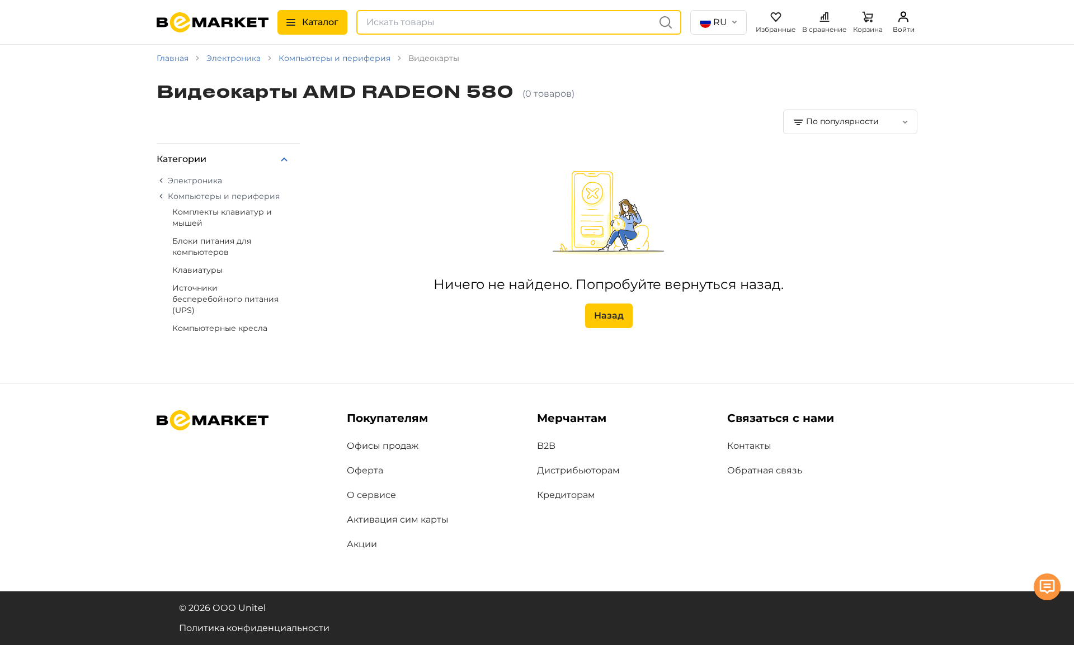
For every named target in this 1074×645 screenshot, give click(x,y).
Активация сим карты (398, 519)
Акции (362, 544)
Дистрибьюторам (578, 470)
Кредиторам (566, 495)
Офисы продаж (382, 445)
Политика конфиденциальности (254, 628)
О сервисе (371, 495)
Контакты (749, 445)
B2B (546, 445)
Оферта (365, 470)
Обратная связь (764, 470)
